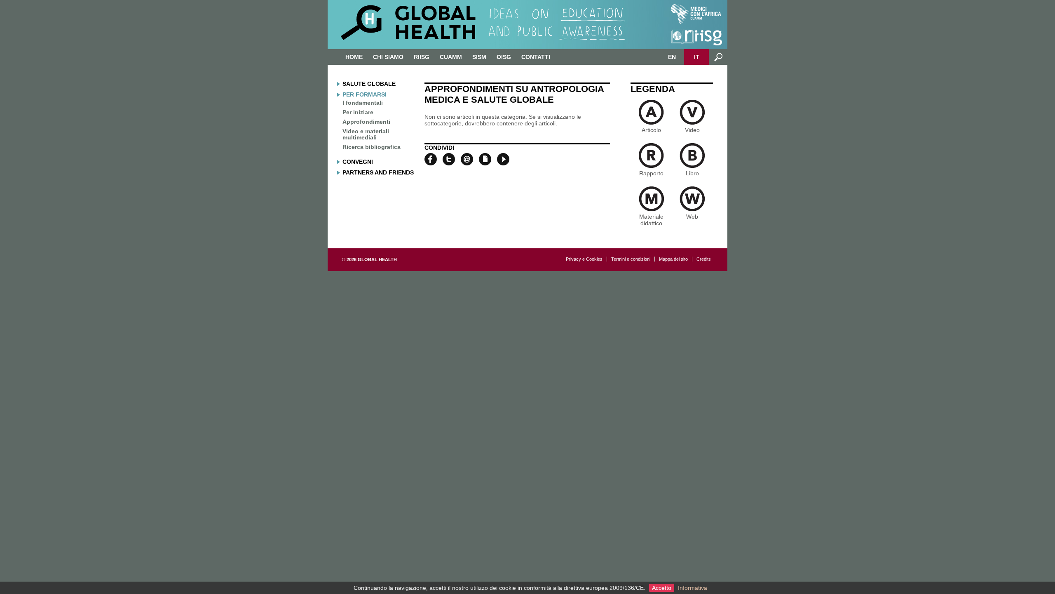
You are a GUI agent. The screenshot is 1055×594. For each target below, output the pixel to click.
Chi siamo (388, 57)
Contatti (535, 57)
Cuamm (451, 57)
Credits (703, 259)
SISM (479, 57)
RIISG (421, 57)
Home (354, 57)
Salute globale (369, 83)
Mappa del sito (673, 259)
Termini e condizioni (630, 259)
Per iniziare (357, 112)
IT (696, 57)
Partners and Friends (378, 172)
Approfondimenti (366, 121)
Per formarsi (364, 94)
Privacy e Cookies (584, 259)
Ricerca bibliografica (371, 147)
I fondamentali (362, 102)
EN (672, 57)
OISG (504, 57)
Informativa (692, 588)
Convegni (357, 161)
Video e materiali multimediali (365, 134)
